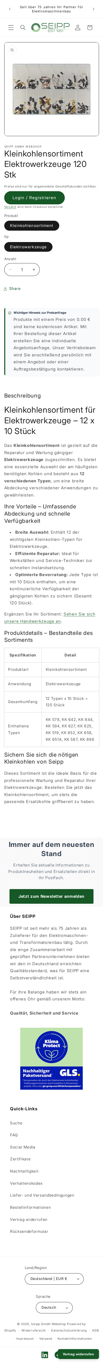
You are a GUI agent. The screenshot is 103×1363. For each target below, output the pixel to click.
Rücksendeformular (29, 1231)
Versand (10, 207)
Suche (16, 1123)
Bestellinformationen (30, 1207)
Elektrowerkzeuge (28, 247)
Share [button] (15, 288)
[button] (11, 27)
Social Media (23, 1147)
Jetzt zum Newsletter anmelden (51, 896)
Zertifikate (20, 1159)
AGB (95, 1330)
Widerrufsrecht (34, 1330)
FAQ (14, 1135)
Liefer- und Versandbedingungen (42, 1195)
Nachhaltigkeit (24, 1171)
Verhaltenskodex (26, 1183)
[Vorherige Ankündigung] (9, 9)
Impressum (25, 1338)
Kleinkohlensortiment (32, 225)
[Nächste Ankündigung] (93, 9)
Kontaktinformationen (75, 1338)
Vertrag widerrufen (29, 1219)
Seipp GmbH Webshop (48, 1324)
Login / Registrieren (34, 197)
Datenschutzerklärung (68, 1330)
